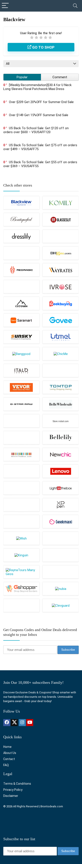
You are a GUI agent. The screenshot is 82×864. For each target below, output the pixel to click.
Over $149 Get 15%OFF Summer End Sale (38, 115)
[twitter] (14, 722)
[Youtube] (29, 722)
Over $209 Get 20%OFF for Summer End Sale (41, 102)
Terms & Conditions (17, 783)
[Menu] (5, 6)
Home (7, 747)
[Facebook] (6, 722)
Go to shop (42, 47)
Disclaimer (10, 796)
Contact (9, 759)
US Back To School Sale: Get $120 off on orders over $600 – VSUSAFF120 (36, 130)
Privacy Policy (13, 789)
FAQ (6, 765)
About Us (9, 753)
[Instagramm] (22, 722)
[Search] (75, 6)
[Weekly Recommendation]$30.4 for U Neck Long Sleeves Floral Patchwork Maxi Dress (37, 87)
